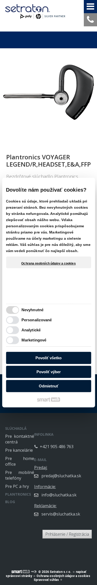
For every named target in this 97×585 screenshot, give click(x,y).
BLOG (10, 501)
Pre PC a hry (17, 486)
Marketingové (33, 340)
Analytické (31, 330)
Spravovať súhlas (46, 580)
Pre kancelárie (19, 450)
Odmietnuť (48, 386)
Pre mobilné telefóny (19, 475)
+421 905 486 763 (56, 446)
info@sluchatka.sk (59, 495)
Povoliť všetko (48, 358)
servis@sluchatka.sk (60, 514)
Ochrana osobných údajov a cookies (48, 263)
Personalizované (36, 320)
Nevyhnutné (32, 310)
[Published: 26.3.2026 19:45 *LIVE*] (33, 572)
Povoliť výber (48, 372)
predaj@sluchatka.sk (61, 476)
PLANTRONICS (18, 494)
